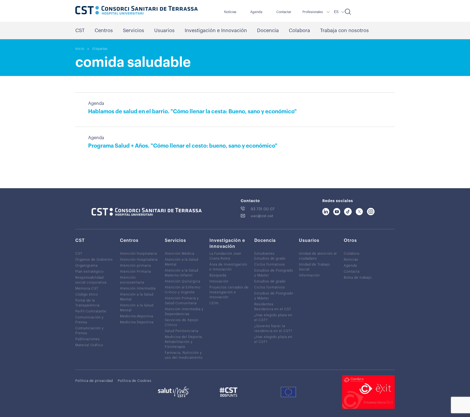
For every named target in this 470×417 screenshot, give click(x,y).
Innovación (218, 281)
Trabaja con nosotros (344, 30)
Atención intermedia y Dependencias (184, 312)
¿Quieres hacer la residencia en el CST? (273, 328)
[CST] (136, 11)
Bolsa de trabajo (358, 277)
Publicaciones (87, 339)
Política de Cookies (134, 380)
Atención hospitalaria (138, 253)
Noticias (351, 259)
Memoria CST (86, 288)
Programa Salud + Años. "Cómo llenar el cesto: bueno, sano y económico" (182, 146)
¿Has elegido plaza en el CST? (273, 317)
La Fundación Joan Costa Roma (225, 256)
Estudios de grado (270, 258)
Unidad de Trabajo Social (314, 267)
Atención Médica (179, 253)
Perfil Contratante (90, 311)
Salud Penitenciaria (181, 331)
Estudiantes (264, 253)
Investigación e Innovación (216, 30)
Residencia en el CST (272, 309)
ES (336, 12)
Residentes (264, 304)
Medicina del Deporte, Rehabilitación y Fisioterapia (184, 341)
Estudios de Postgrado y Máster (273, 273)
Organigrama (86, 265)
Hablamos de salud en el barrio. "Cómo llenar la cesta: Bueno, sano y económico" (192, 111)
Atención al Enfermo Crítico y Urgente (182, 290)
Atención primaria (135, 265)
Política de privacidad (94, 380)
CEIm (214, 303)
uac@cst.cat (262, 216)
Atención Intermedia (138, 288)
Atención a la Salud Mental (136, 297)
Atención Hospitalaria (138, 259)
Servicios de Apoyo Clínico (181, 322)
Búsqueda (217, 275)
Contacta (352, 271)
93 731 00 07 (263, 209)
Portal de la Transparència (87, 303)
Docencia (268, 30)
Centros (104, 30)
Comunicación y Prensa (89, 320)
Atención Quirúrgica (182, 281)
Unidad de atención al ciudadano (318, 256)
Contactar (283, 12)
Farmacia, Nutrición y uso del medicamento (184, 355)
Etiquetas (100, 48)
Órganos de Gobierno (94, 259)
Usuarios (164, 30)
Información (309, 275)
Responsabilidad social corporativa (90, 280)
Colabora (299, 30)
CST (80, 30)
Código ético (86, 294)
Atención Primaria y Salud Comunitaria (182, 301)
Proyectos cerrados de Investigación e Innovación (229, 292)
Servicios (133, 30)
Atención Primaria (135, 271)
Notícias (230, 12)
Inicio (79, 48)
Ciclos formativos (269, 264)
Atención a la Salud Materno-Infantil (181, 273)
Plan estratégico (89, 271)
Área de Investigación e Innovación (228, 267)
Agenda (256, 12)
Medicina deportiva (136, 316)
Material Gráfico (89, 345)
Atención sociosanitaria (132, 280)
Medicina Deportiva (136, 322)
